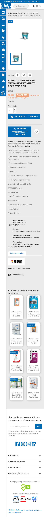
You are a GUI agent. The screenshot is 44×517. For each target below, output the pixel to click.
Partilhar (17, 75)
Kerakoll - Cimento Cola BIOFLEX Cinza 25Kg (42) (17, 395)
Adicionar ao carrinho (24, 116)
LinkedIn (33, 444)
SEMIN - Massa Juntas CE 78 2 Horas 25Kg (17, 314)
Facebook (17, 444)
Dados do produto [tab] (17, 253)
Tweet (23, 75)
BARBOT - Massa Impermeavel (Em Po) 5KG (33, 341)
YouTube (23, 444)
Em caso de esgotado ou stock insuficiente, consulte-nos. (19, 132)
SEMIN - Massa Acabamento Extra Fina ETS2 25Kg (34, 314)
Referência (12, 268)
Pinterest (29, 75)
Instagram (28, 444)
